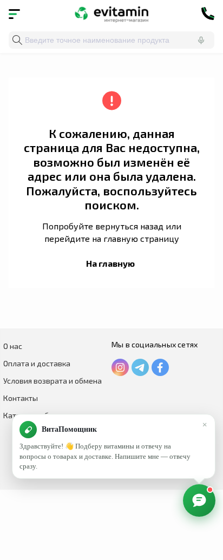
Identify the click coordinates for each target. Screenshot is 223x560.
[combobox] (111, 40)
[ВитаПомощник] (199, 500)
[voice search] (201, 40)
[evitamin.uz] (111, 13)
